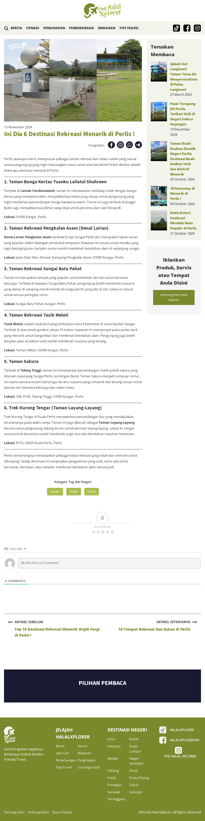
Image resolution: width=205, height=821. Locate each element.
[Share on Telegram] (138, 145)
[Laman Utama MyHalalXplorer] (102, 10)
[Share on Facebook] (111, 145)
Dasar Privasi (62, 812)
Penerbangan (66, 760)
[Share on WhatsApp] (129, 145)
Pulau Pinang (139, 778)
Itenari (55, 491)
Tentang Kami (14, 812)
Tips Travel (64, 767)
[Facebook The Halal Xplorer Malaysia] (187, 28)
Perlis (73, 491)
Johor (112, 739)
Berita (60, 746)
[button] (6, 28)
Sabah (134, 785)
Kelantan (114, 746)
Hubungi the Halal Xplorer (173, 297)
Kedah (134, 739)
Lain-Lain (62, 753)
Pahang (113, 770)
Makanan (84, 753)
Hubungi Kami (38, 812)
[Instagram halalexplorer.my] (197, 28)
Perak (133, 770)
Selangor (136, 792)
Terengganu (117, 799)
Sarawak (114, 792)
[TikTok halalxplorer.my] (176, 28)
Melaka (113, 758)
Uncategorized (89, 767)
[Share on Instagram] (120, 145)
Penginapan (86, 760)
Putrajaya (115, 785)
